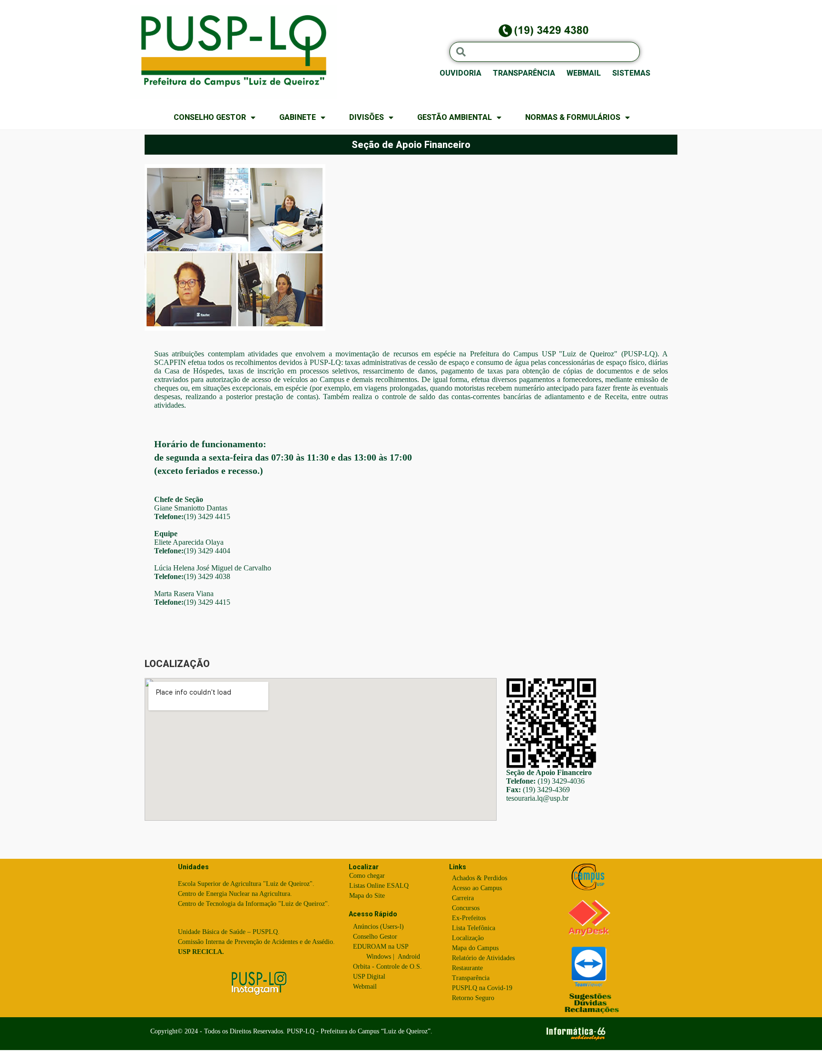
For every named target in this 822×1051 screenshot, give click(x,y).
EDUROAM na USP (381, 946)
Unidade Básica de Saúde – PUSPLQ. (229, 931)
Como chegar (367, 875)
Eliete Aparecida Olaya (189, 542)
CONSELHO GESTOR (210, 117)
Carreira (463, 898)
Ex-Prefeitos (469, 918)
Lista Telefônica (473, 928)
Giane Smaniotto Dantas (190, 508)
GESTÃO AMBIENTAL (454, 117)
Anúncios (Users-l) (378, 926)
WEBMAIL (584, 73)
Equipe (165, 534)
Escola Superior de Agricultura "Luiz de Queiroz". (246, 883)
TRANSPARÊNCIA (524, 73)
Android (409, 956)
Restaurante (467, 968)
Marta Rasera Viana (184, 593)
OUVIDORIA (460, 73)
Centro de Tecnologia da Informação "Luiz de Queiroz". (254, 903)
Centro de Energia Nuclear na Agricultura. (235, 893)
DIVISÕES (366, 117)
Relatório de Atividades (483, 958)
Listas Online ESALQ (379, 885)
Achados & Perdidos (479, 878)
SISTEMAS (631, 73)
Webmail (365, 986)
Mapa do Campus (475, 948)
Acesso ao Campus (477, 888)
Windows (378, 956)
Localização (468, 938)
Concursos (466, 908)
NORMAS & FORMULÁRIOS (572, 117)
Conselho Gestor (375, 936)
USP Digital (369, 976)
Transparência (470, 978)
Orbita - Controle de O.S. (387, 966)
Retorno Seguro (473, 998)
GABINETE (297, 117)
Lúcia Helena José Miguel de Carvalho (212, 568)
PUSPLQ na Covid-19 (482, 988)
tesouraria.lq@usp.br (537, 798)
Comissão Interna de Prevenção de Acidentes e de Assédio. (256, 941)
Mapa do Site (367, 895)
